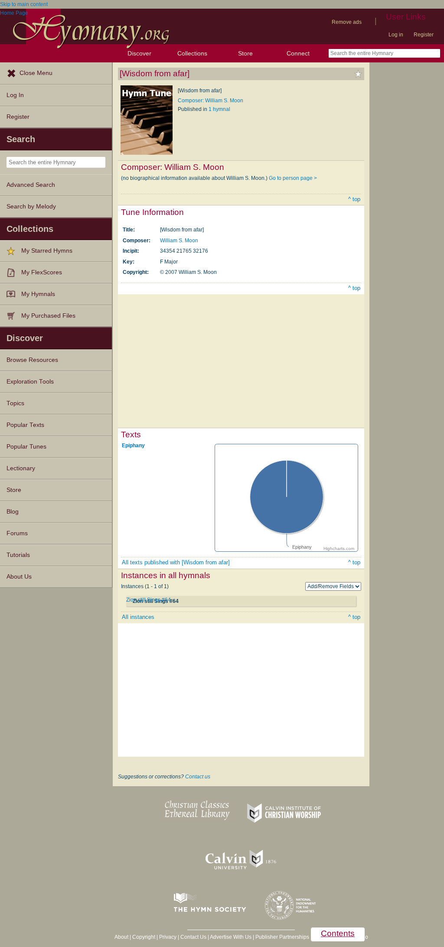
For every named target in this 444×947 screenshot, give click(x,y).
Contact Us (193, 937)
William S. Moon (179, 241)
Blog (13, 511)
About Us (19, 576)
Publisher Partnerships (282, 937)
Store (245, 53)
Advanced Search (31, 185)
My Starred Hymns (46, 250)
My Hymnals (38, 294)
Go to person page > (293, 178)
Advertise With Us (230, 937)
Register (424, 35)
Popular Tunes (26, 446)
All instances (138, 617)
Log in (395, 35)
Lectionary (21, 468)
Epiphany (133, 446)
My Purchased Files (48, 315)
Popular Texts (25, 425)
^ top (354, 199)
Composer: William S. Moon (210, 101)
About (121, 937)
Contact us (197, 777)
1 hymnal (219, 109)
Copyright (143, 937)
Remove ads (347, 22)
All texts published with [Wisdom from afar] (176, 562)
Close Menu (36, 73)
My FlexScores (41, 272)
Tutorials (18, 555)
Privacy (167, 937)
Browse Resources (32, 360)
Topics (15, 403)
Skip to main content (24, 4)
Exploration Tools (30, 381)
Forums (17, 533)
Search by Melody (31, 206)
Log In (15, 95)
